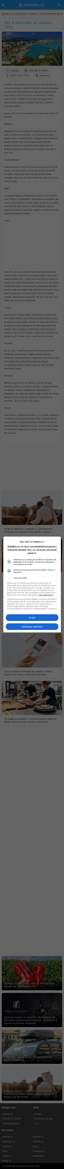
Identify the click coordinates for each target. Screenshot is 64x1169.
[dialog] (32, 584)
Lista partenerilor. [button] (46, 595)
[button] (32, 578)
